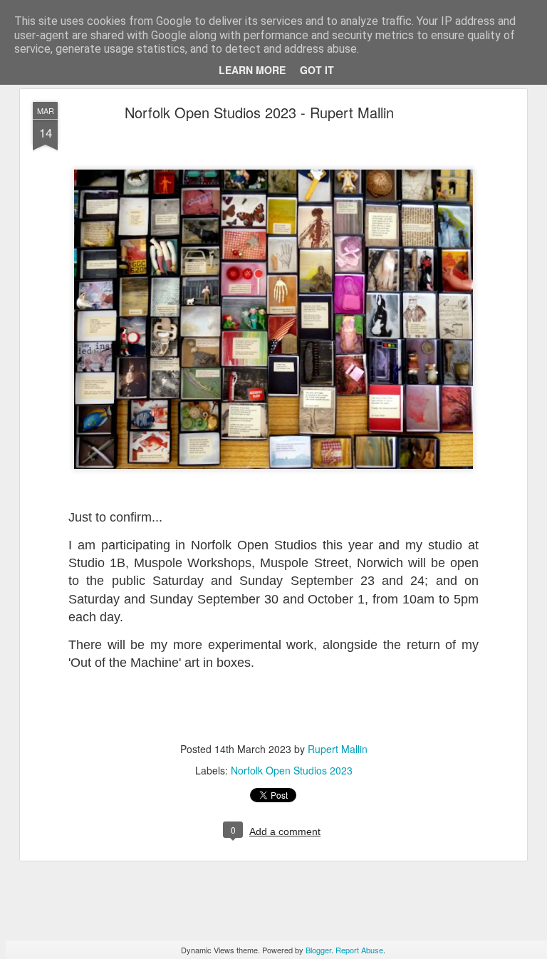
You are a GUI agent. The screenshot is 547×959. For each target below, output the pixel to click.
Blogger (318, 949)
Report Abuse (359, 949)
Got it (317, 70)
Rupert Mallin (338, 749)
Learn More (252, 70)
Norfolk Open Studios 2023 (292, 770)
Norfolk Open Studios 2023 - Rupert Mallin (259, 112)
